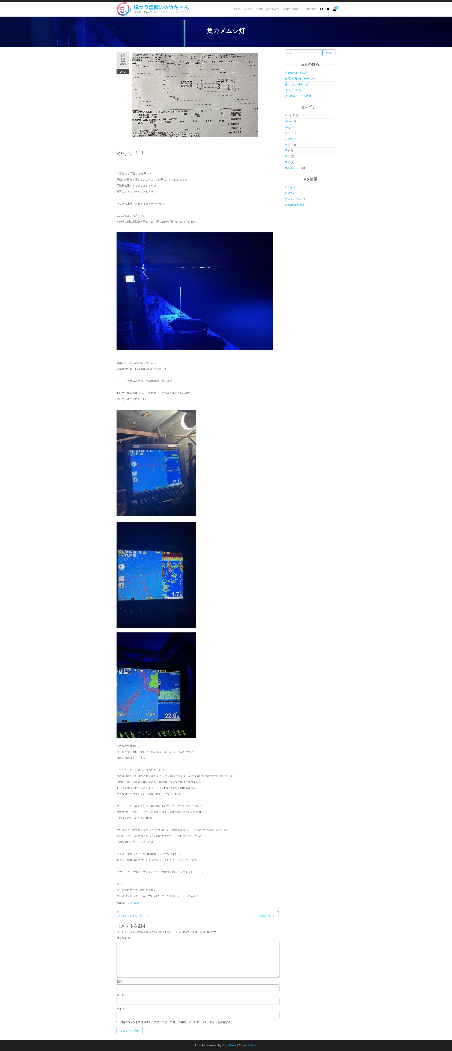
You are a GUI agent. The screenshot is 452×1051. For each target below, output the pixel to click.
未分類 (289, 138)
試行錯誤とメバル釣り (298, 96)
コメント (123, 938)
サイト (120, 1008)
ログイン (290, 187)
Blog (259, 9)
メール (120, 995)
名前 (119, 981)
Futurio (252, 1045)
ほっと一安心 (293, 90)
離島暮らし (291, 168)
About (248, 9)
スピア (289, 133)
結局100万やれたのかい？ (300, 78)
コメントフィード (295, 199)
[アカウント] (328, 9)
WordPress (229, 1045)
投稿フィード (293, 193)
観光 (287, 162)
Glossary (272, 9)
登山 (287, 156)
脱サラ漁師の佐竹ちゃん (161, 7)
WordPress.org (294, 204)
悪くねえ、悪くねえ (297, 84)
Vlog (288, 127)
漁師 (136, 903)
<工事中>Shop (290, 9)
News (288, 121)
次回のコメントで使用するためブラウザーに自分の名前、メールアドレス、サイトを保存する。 (176, 1022)
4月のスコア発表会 (296, 72)
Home (236, 9)
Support (311, 9)
